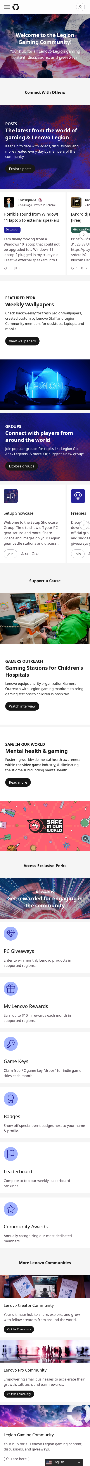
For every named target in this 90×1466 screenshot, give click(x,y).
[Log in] (80, 7)
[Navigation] (6, 6)
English (58, 1462)
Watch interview (22, 706)
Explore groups (21, 466)
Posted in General (44, 205)
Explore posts (20, 168)
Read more (18, 782)
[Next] (84, 234)
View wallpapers (22, 341)
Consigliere (27, 200)
